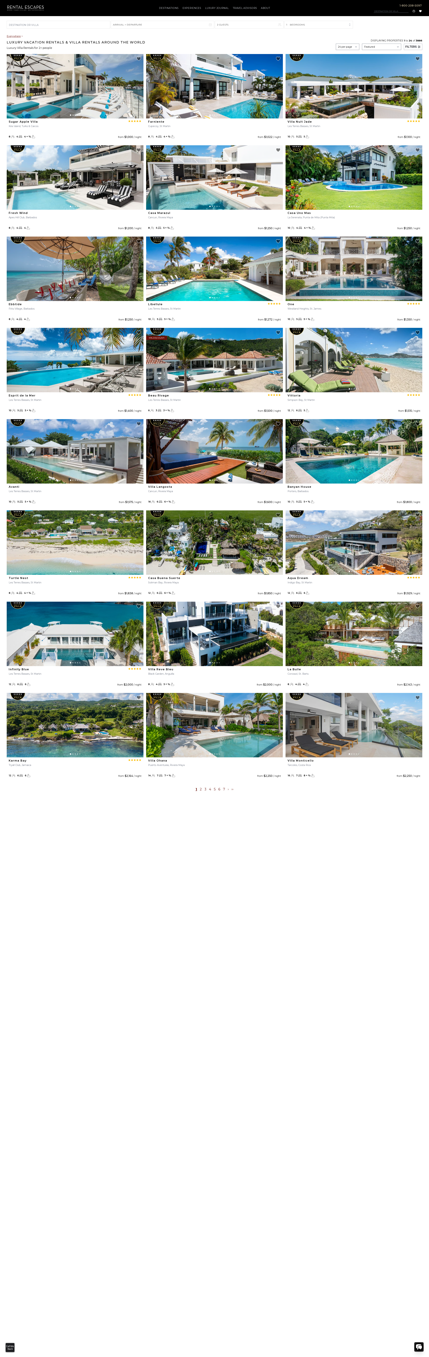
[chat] (419, 1347)
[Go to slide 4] (77, 115)
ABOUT (265, 8)
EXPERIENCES (191, 8)
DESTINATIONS (168, 8)
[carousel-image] (75, 86)
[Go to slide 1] (70, 115)
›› (232, 789)
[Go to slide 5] (79, 115)
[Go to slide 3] (75, 115)
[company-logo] (25, 8)
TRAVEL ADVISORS (245, 8)
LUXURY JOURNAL (217, 8)
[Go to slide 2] (73, 115)
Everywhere (14, 36)
